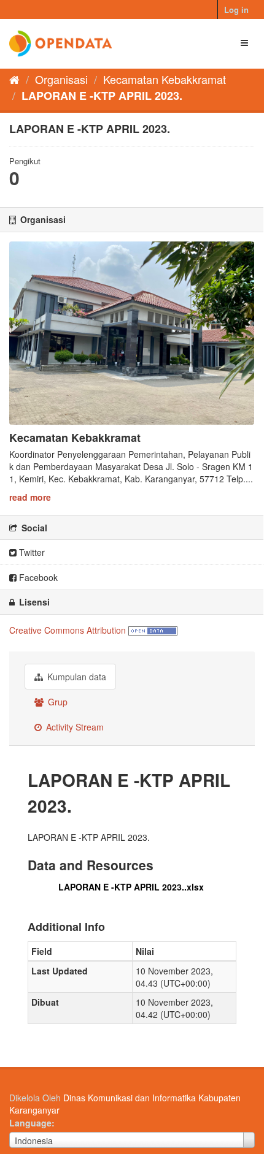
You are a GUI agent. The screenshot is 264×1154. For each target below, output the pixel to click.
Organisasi (61, 79)
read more (30, 497)
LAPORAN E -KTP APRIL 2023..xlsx (131, 887)
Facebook (37, 577)
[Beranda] (14, 79)
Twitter (31, 552)
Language (30, 1123)
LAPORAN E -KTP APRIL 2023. (101, 96)
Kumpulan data (75, 676)
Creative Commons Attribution (67, 630)
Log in (236, 9)
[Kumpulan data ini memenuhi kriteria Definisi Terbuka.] (152, 630)
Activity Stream (74, 727)
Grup (56, 702)
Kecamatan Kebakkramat (164, 79)
